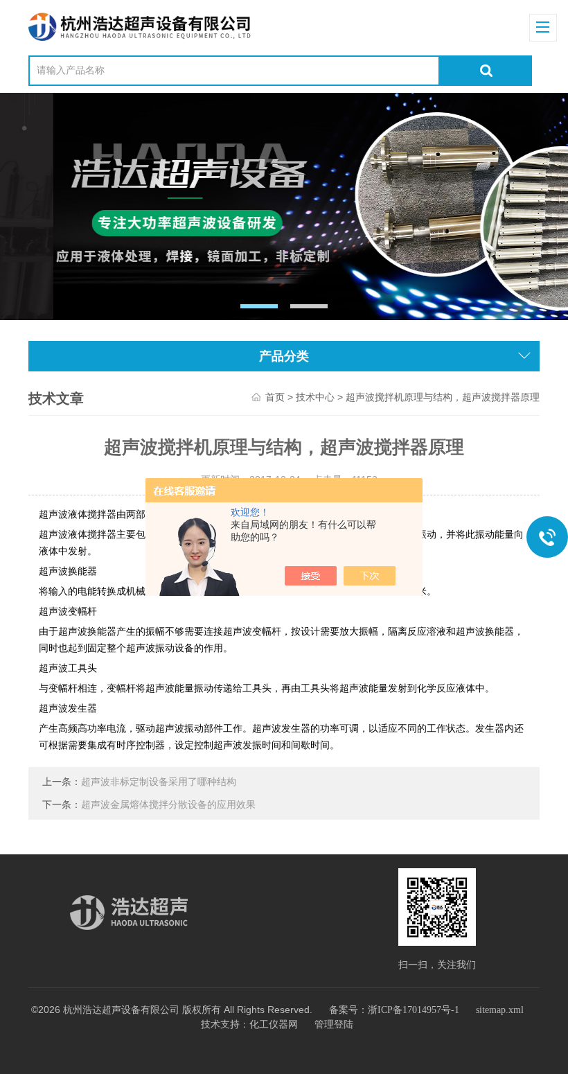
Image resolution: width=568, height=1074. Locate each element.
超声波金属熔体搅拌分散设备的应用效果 (168, 805)
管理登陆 (333, 1024)
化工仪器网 (273, 1024)
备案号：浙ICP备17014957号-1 (394, 1010)
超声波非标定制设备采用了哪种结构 (158, 782)
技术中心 (315, 397)
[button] (259, 306)
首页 (275, 397)
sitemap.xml (500, 1010)
